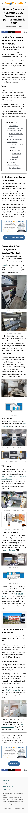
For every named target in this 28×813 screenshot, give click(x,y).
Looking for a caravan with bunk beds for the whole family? (15, 128)
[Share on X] (11, 32)
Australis (4, 265)
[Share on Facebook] (4, 32)
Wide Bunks (16, 154)
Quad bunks (16, 150)
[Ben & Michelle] (14, 3)
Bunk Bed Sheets (15, 168)
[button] (14, 237)
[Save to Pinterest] (18, 32)
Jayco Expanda (9, 550)
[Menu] (2, 3)
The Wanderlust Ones (13, 690)
